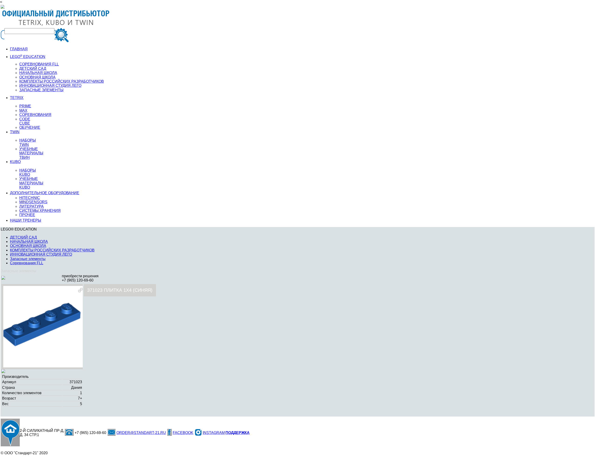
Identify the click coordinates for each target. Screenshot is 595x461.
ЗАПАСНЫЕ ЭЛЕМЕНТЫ (41, 90)
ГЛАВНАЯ (19, 49)
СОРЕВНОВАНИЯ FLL (39, 64)
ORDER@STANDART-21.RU (141, 433)
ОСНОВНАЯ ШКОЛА (28, 246)
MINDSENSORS (33, 202)
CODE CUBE (24, 121)
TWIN (15, 132)
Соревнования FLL (26, 263)
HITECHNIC (29, 198)
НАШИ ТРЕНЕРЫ (25, 220)
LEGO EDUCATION (27, 57)
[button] (80, 290)
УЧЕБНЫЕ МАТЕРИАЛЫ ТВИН (31, 153)
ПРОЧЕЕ (27, 215)
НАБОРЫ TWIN (27, 142)
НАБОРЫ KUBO (27, 172)
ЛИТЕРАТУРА (31, 206)
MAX (23, 110)
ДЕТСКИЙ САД (32, 69)
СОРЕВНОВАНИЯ (35, 115)
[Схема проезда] (10, 432)
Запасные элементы (28, 259)
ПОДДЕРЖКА (237, 433)
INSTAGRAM (214, 433)
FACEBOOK (183, 433)
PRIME (25, 106)
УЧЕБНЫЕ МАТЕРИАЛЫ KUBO (31, 183)
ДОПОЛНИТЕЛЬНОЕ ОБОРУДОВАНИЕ (44, 193)
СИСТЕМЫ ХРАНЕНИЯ (40, 211)
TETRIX (16, 98)
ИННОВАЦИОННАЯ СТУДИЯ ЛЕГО (50, 86)
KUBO (15, 162)
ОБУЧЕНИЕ (29, 127)
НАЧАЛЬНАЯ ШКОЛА (38, 73)
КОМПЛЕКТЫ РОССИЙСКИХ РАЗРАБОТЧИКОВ (52, 250)
